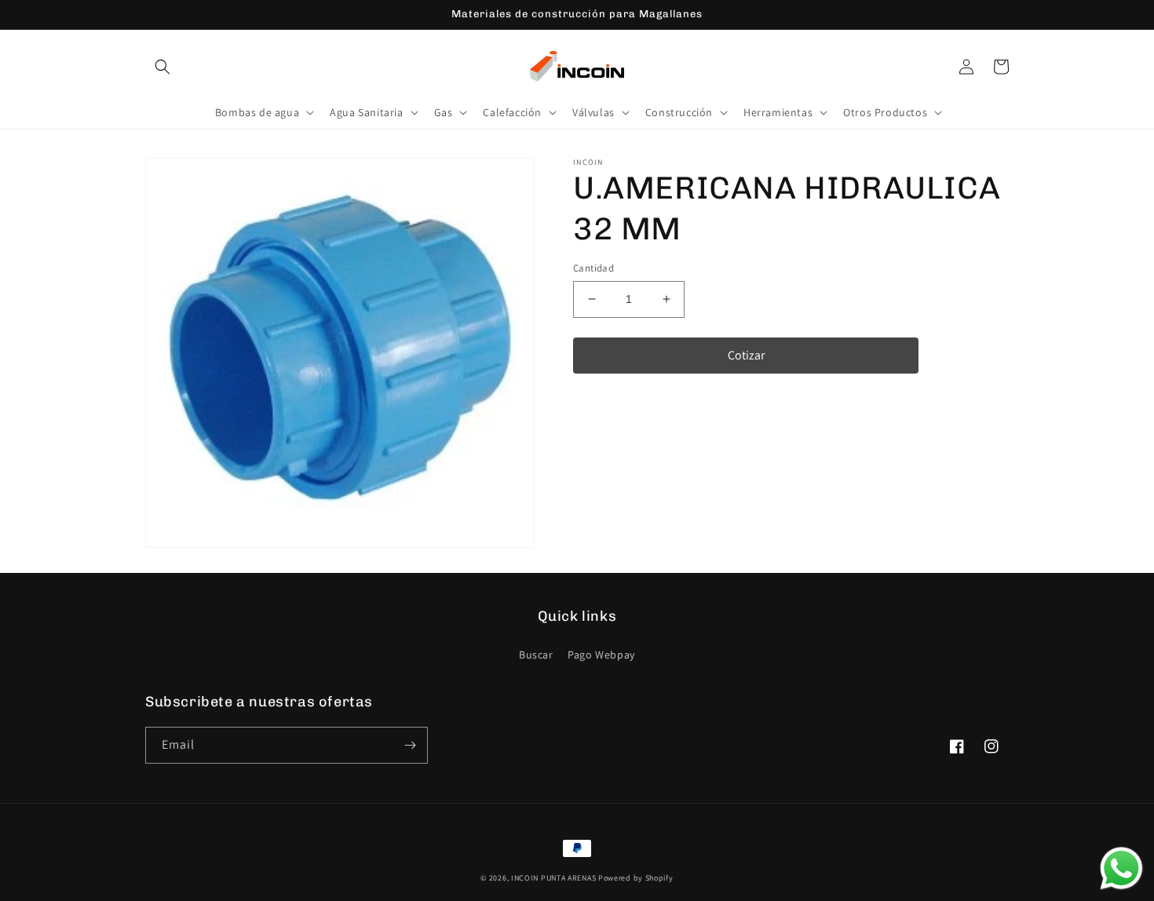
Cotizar (746, 355)
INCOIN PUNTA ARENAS (553, 878)
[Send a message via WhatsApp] (1121, 868)
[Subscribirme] (410, 745)
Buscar (536, 654)
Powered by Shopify (636, 878)
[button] (162, 66)
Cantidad (593, 268)
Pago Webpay (601, 654)
